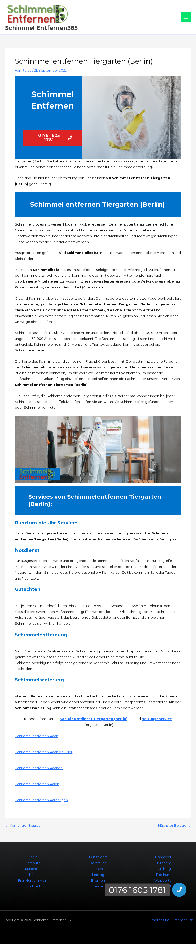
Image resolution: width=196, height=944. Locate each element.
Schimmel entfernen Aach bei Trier (43, 752)
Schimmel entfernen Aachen (39, 768)
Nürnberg (163, 863)
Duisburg (163, 869)
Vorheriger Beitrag (23, 825)
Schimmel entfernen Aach (36, 736)
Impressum (160, 920)
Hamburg (33, 863)
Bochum (163, 875)
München (32, 869)
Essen (98, 869)
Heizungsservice (157, 719)
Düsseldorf (98, 857)
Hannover (163, 857)
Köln (32, 875)
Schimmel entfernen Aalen (37, 784)
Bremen (98, 880)
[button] (179, 890)
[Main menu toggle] (186, 17)
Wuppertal (163, 880)
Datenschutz (182, 920)
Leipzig (98, 875)
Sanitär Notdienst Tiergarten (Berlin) (93, 719)
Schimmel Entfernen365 (41, 27)
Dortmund (98, 863)
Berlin (33, 857)
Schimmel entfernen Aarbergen (41, 800)
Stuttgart (32, 886)
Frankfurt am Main (32, 880)
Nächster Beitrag (174, 825)
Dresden (98, 886)
